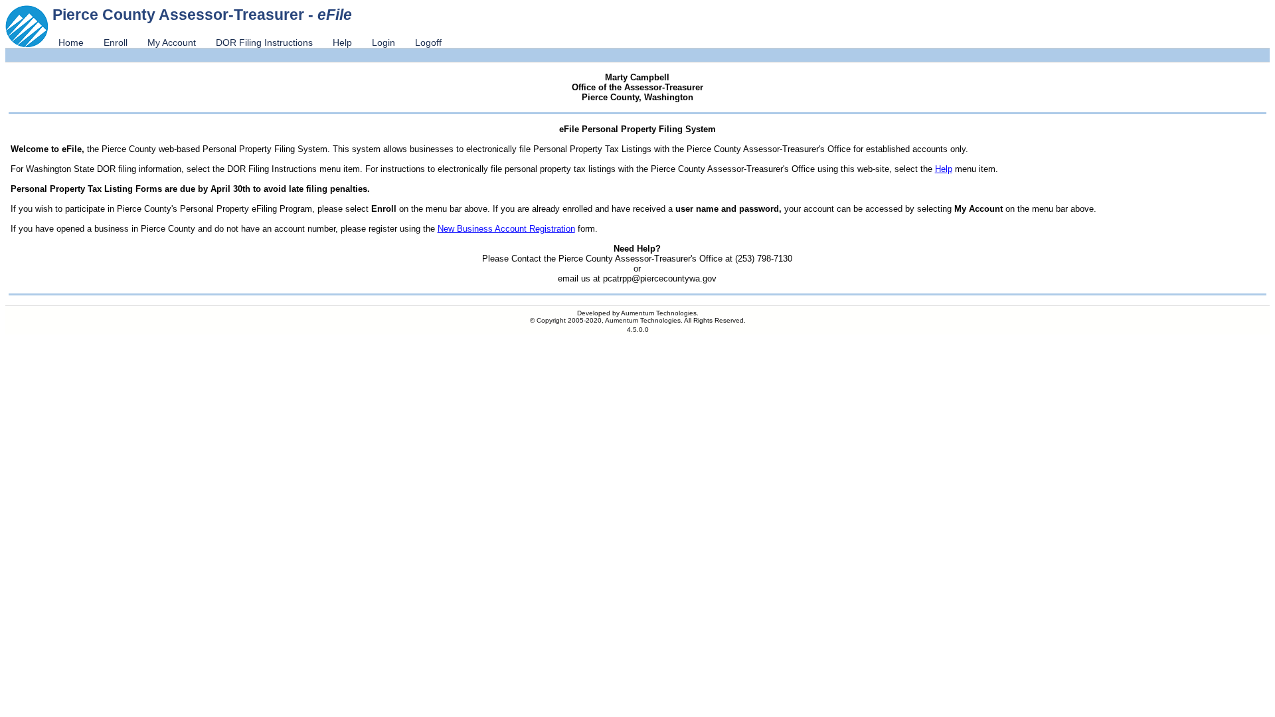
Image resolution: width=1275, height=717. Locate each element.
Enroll (116, 42)
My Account (171, 42)
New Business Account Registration (506, 229)
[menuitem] (71, 42)
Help (342, 42)
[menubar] (250, 42)
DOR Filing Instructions (264, 42)
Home (71, 42)
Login (383, 42)
